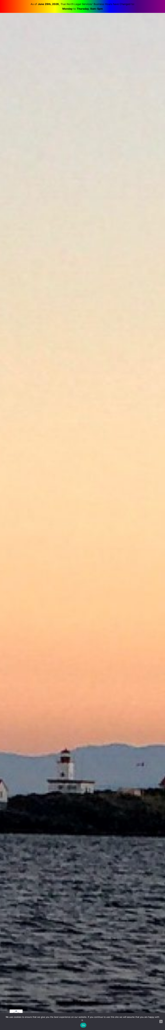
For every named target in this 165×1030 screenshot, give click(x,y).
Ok (83, 1025)
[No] (161, 1021)
